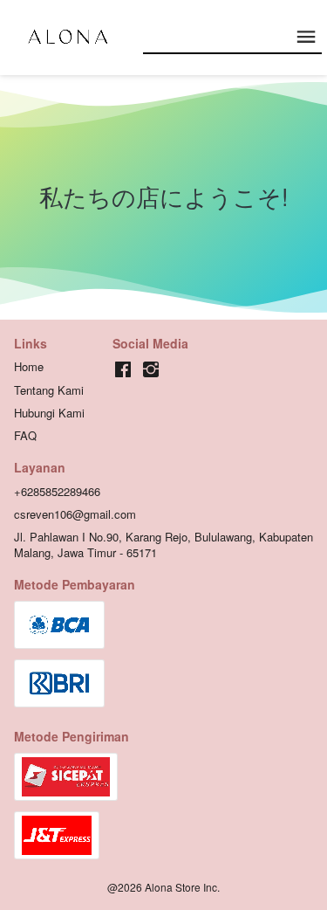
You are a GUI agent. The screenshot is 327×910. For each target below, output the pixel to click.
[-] (122, 370)
